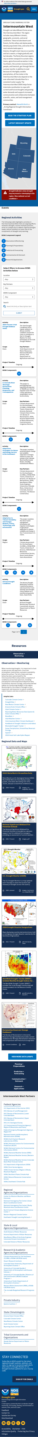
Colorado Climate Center (14, 700)
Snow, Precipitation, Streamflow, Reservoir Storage (20, 729)
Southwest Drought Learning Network (17, 1217)
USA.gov (5, 1434)
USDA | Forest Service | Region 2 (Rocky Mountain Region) (17, 1171)
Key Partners (8, 284)
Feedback (5, 1410)
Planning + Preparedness (19, 1065)
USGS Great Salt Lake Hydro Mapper (17, 735)
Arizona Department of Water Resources (18, 1234)
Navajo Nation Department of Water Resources (16, 1342)
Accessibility (6, 1429)
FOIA (23, 1429)
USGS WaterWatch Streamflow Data (17, 773)
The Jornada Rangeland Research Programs (19, 1290)
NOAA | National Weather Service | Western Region (19, 1156)
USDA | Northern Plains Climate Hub (16, 1174)
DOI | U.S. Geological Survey (13, 1123)
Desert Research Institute (13, 1261)
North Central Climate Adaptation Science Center (18, 1211)
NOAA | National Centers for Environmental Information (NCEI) (19, 1149)
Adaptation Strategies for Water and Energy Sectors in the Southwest (10, 451)
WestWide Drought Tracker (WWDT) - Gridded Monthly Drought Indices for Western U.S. (17, 980)
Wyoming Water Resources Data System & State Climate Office (19, 713)
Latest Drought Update (20, 123)
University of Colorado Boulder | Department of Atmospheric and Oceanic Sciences (18, 1270)
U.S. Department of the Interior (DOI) (17, 1108)
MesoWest (8, 716)
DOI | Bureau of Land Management (15, 1111)
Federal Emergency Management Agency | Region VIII (18, 1131)
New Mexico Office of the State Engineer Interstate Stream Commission (17, 1238)
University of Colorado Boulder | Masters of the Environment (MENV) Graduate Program (19, 1276)
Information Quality (9, 1431)
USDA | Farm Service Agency (13, 1167)
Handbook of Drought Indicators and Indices (20, 723)
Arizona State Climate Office (15, 707)
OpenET (8, 733)
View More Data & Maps (22, 1056)
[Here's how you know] (19, 2)
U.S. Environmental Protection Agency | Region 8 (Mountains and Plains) (17, 1126)
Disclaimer (16, 1429)
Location (6, 275)
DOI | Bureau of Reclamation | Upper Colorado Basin (16, 1119)
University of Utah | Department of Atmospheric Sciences (16, 1282)
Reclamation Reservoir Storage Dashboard (15, 1031)
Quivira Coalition (9, 1304)
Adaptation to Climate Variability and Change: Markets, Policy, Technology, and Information (9, 522)
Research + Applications (19, 1087)
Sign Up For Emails (24, 1379)
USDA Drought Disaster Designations (17, 927)
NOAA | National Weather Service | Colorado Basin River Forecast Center (19, 1161)
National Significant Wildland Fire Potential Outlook (16, 825)
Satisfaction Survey (9, 1415)
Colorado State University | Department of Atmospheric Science (18, 1264)
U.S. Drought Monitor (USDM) (14, 876)
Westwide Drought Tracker (14, 726)
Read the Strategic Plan (19, 115)
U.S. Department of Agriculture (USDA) (17, 1164)
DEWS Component (10, 293)
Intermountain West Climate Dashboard (19, 721)
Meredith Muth (22, 104)
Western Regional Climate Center (15, 1214)
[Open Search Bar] (28, 9)
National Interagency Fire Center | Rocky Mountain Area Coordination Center (18, 1206)
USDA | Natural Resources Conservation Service (17, 1178)
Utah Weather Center (12, 719)
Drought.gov (19, 9)
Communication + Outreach (19, 1080)
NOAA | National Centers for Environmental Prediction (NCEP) (19, 1144)
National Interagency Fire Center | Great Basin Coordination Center (18, 1202)
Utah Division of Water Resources (15, 1232)
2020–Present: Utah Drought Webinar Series (10, 326)
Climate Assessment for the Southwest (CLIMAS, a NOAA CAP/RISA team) (17, 1257)
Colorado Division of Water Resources (17, 1242)
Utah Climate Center (12, 709)
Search (5, 302)
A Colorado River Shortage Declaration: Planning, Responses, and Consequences (9, 387)
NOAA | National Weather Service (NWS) (17, 1153)
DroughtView (9, 702)
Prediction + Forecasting (19, 1072)
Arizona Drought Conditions (9, 582)
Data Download (7, 1418)
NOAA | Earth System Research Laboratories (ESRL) (14, 1140)
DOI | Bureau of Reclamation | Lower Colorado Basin (16, 1114)
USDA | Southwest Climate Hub (14, 1182)
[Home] (10, 9)
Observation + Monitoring (19, 654)
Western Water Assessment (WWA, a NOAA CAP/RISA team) (18, 1286)
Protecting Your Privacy (26, 1431)
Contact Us (6, 1413)
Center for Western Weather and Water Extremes (17, 1197)
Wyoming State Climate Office (14, 1327)
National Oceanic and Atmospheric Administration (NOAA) (16, 1135)
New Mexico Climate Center (14, 704)
